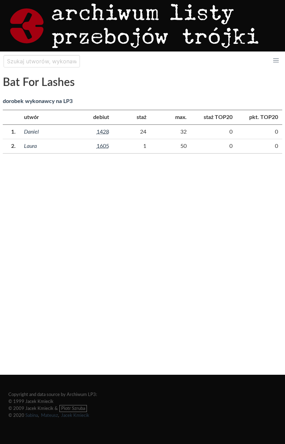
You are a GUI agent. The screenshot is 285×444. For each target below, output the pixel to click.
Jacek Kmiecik (75, 415)
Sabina (31, 415)
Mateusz (49, 415)
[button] (276, 60)
